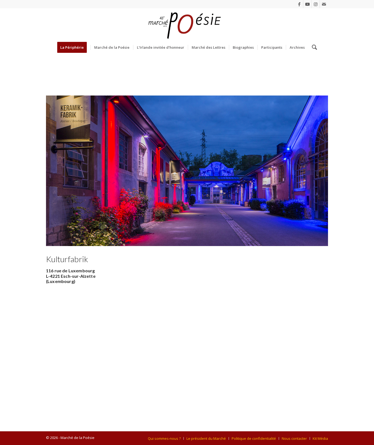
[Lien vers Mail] (324, 4)
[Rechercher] (312, 47)
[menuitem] (73, 47)
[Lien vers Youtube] (307, 4)
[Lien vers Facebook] (299, 4)
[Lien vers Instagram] (316, 4)
